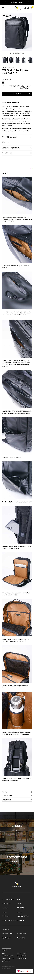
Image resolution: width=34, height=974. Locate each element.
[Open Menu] (3, 8)
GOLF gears (7, 903)
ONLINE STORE (8, 899)
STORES (6, 916)
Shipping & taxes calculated (26, 86)
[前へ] (5, 2)
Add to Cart (17, 94)
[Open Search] (25, 8)
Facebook (22, 933)
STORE (5, 907)
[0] (31, 8)
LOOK (19, 903)
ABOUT (19, 912)
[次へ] (28, 2)
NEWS (5, 912)
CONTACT (20, 920)
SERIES (19, 899)
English (5, 950)
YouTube (22, 938)
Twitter (7, 938)
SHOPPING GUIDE (9, 920)
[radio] (3, 82)
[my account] (28, 7)
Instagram (9, 933)
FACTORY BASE (23, 916)
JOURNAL (20, 907)
